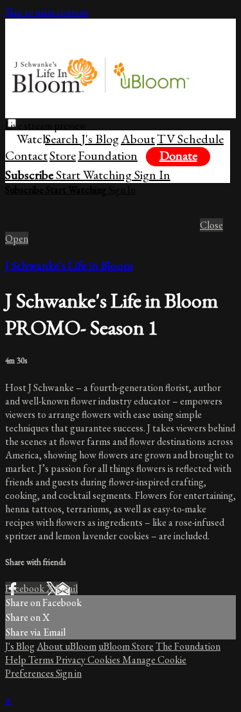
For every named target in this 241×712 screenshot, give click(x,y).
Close (211, 225)
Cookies (104, 659)
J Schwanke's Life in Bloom (69, 265)
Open (16, 238)
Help (16, 659)
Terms (42, 659)
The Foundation (188, 646)
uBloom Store (126, 646)
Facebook (25, 588)
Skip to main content (47, 12)
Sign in (69, 673)
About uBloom (66, 646)
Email (66, 588)
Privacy (71, 659)
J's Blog (20, 646)
